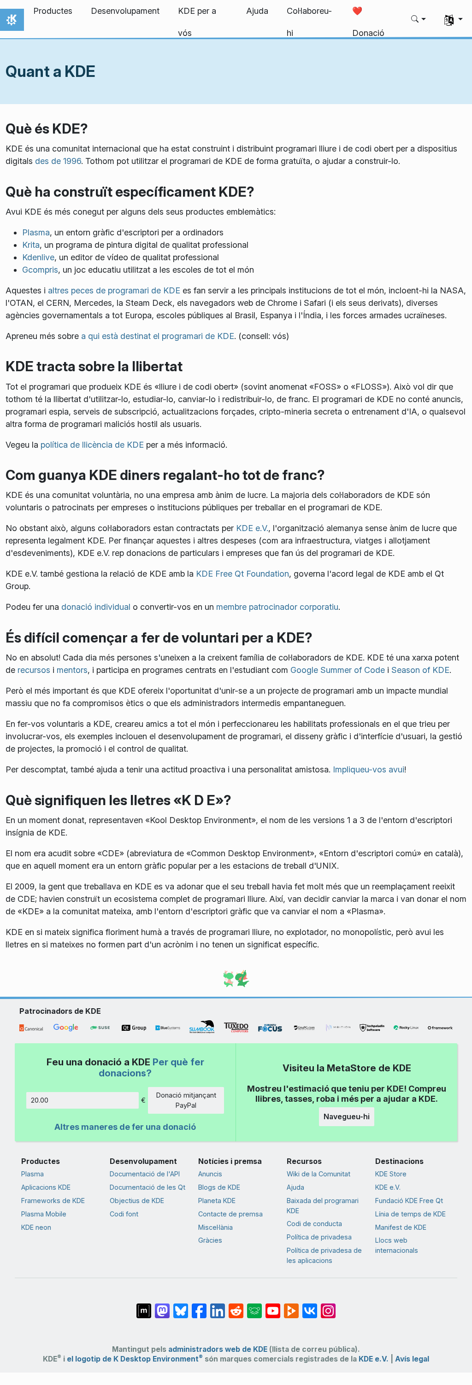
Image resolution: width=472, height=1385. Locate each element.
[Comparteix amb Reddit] (236, 1306)
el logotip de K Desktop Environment (135, 1359)
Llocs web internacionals (396, 1245)
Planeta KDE (217, 1200)
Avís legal (412, 1359)
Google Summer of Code (337, 670)
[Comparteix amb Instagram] (328, 1306)
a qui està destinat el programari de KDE (157, 336)
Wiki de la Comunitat (318, 1174)
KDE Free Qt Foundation (242, 574)
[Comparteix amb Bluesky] (180, 1306)
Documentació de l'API (145, 1174)
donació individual (95, 607)
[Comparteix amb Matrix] (143, 1306)
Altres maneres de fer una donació (125, 1127)
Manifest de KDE (400, 1227)
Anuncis (210, 1174)
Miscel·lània (215, 1227)
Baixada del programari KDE (323, 1206)
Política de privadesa (319, 1237)
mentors (72, 670)
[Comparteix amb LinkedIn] (217, 1306)
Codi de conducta (314, 1223)
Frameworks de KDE (53, 1200)
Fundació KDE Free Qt (409, 1200)
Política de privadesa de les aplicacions (324, 1255)
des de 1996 (58, 161)
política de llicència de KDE (92, 445)
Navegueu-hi (347, 1116)
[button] (419, 20)
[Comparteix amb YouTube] (273, 1306)
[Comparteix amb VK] (309, 1306)
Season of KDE (420, 670)
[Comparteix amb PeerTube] (291, 1306)
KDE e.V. (252, 528)
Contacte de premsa (230, 1214)
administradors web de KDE (217, 1349)
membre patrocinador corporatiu (277, 607)
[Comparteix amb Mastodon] (162, 1306)
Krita (31, 245)
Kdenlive (38, 257)
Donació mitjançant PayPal (186, 1100)
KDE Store (391, 1174)
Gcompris (40, 270)
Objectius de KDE (137, 1200)
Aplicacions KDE (46, 1187)
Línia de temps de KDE (410, 1214)
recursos (34, 670)
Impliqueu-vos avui (368, 769)
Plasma (36, 232)
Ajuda (295, 1187)
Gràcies (210, 1240)
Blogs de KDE (219, 1187)
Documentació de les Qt (147, 1187)
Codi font (124, 1214)
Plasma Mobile (43, 1214)
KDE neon (36, 1227)
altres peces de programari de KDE (114, 290)
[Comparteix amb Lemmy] (254, 1306)
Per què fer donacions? (151, 1067)
